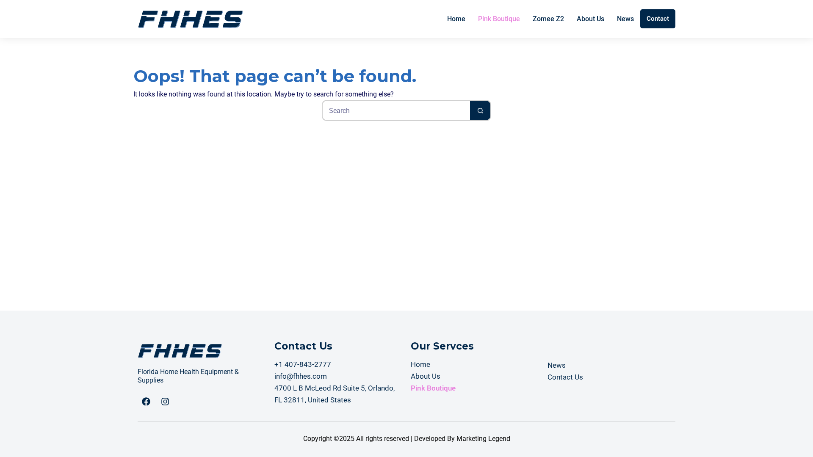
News (625, 19)
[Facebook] (146, 401)
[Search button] (480, 110)
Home (456, 19)
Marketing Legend (483, 439)
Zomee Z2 (548, 19)
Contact (658, 18)
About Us (590, 19)
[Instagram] (165, 401)
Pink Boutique (499, 19)
